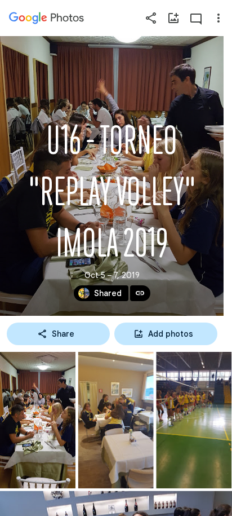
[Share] (151, 18)
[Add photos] (173, 18)
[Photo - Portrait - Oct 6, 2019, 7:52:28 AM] (116, 420)
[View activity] (196, 18)
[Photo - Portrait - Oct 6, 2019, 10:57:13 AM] (193, 420)
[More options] (218, 18)
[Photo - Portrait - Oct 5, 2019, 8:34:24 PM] (37, 420)
